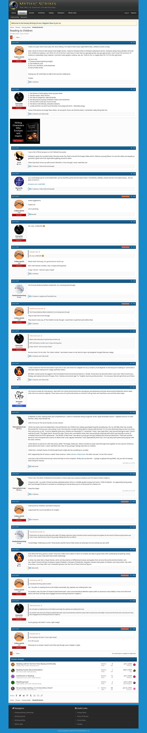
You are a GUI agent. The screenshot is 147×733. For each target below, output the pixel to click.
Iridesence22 (20, 678)
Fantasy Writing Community (23, 712)
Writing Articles (19, 720)
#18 (134, 575)
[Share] (131, 43)
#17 (134, 549)
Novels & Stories (34, 665)
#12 (134, 387)
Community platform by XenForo (73, 731)
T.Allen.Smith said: (34, 336)
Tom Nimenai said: (34, 580)
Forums (22, 13)
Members (61, 13)
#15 (134, 501)
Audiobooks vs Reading (25, 676)
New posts (24, 17)
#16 (134, 527)
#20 (134, 629)
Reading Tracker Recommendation (29, 670)
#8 (134, 281)
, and (42, 166)
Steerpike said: (33, 252)
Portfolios (41, 13)
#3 (134, 148)
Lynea (18, 690)
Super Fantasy (20, 684)
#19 (134, 601)
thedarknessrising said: (36, 308)
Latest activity (15, 17)
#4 (134, 174)
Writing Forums (19, 716)
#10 (134, 331)
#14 (134, 474)
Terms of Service (82, 716)
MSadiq (18, 665)
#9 (134, 304)
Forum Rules (81, 720)
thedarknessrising (19, 295)
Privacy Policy (81, 712)
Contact (79, 724)
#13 (134, 412)
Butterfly (19, 188)
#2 (134, 89)
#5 (134, 196)
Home (14, 13)
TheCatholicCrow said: (35, 532)
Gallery (51, 13)
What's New (72, 13)
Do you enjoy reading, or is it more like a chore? (34, 688)
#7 (134, 247)
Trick (19, 162)
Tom (19, 378)
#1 (134, 42)
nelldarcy (129, 665)
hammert (129, 689)
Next (17, 37)
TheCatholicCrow (19, 427)
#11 (134, 363)
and (39, 114)
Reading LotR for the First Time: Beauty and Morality (36, 664)
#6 (134, 222)
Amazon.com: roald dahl (36, 184)
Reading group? (22, 682)
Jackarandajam (128, 683)
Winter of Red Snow (78, 454)
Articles (31, 13)
